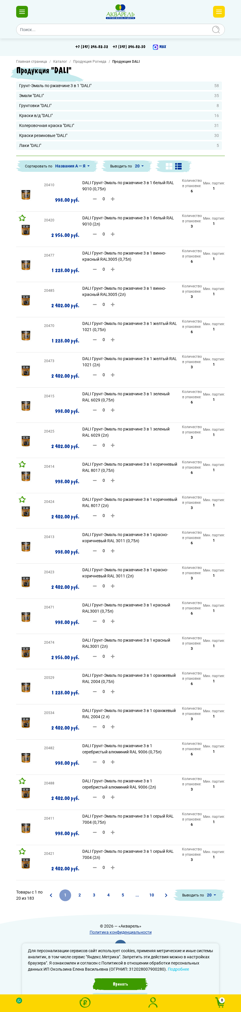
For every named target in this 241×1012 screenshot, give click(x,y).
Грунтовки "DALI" (119, 105)
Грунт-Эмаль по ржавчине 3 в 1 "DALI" (119, 85)
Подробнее (178, 969)
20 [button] (137, 166)
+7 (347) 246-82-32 (91, 47)
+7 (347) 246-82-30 (129, 47)
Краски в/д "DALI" (119, 115)
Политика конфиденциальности (121, 932)
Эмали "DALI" (119, 95)
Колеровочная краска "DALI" (119, 125)
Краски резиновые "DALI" (119, 135)
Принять (120, 984)
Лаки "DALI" (119, 145)
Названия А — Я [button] (70, 166)
